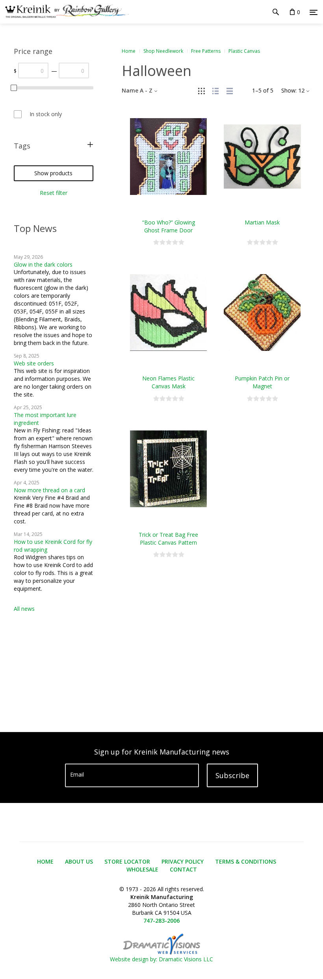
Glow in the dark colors (43, 264)
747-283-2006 (161, 920)
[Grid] (201, 90)
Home (129, 51)
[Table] (229, 90)
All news (24, 608)
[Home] (64, 12)
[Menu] (313, 12)
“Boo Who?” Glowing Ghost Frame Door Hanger (168, 230)
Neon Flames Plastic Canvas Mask (168, 382)
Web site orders (34, 363)
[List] (215, 90)
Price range (33, 51)
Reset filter (53, 193)
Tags (22, 146)
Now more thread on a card (49, 490)
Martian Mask (262, 222)
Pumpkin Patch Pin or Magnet (262, 382)
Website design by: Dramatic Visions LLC (161, 959)
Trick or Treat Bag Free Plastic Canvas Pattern (168, 538)
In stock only (46, 114)
